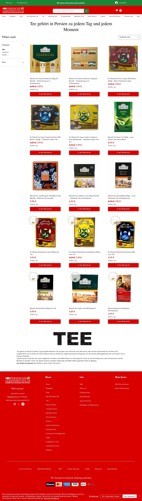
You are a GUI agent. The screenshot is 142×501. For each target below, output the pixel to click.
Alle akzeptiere (129, 496)
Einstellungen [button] (94, 496)
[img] (13, 13)
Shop (47, 392)
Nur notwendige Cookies (110, 496)
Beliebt (4, 55)
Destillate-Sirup (51, 413)
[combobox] (129, 37)
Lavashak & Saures (52, 446)
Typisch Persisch (85, 401)
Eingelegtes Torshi (52, 442)
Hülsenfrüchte (51, 429)
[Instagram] (14, 404)
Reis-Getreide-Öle (52, 396)
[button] (120, 10)
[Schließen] (139, 496)
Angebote (5, 52)
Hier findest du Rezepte (25, 363)
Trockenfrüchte (51, 409)
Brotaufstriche (51, 405)
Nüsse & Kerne (51, 417)
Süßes (48, 437)
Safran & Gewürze (52, 425)
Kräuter (48, 421)
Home (48, 384)
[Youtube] (18, 404)
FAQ (81, 384)
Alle (3, 49)
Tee (47, 400)
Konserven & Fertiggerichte (55, 433)
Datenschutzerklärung (51, 498)
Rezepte (49, 450)
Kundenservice (13, 396)
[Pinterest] (22, 404)
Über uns (83, 388)
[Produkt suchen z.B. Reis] (86, 11)
